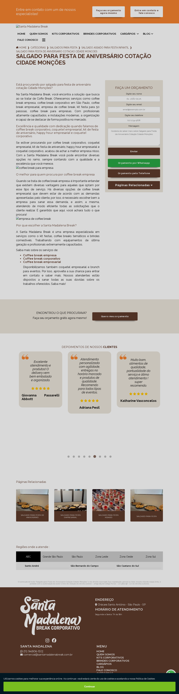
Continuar (89, 686)
